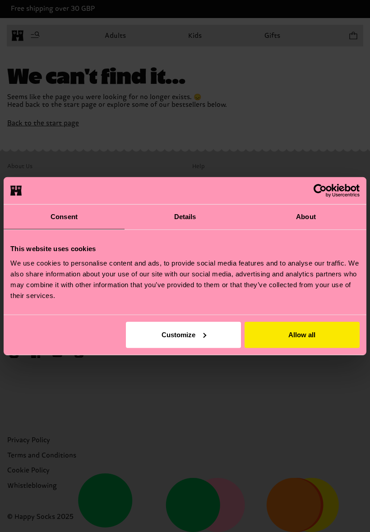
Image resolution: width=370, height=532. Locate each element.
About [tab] (306, 216)
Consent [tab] (64, 216)
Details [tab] (185, 216)
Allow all (301, 334)
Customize (178, 334)
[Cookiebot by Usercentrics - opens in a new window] (320, 190)
